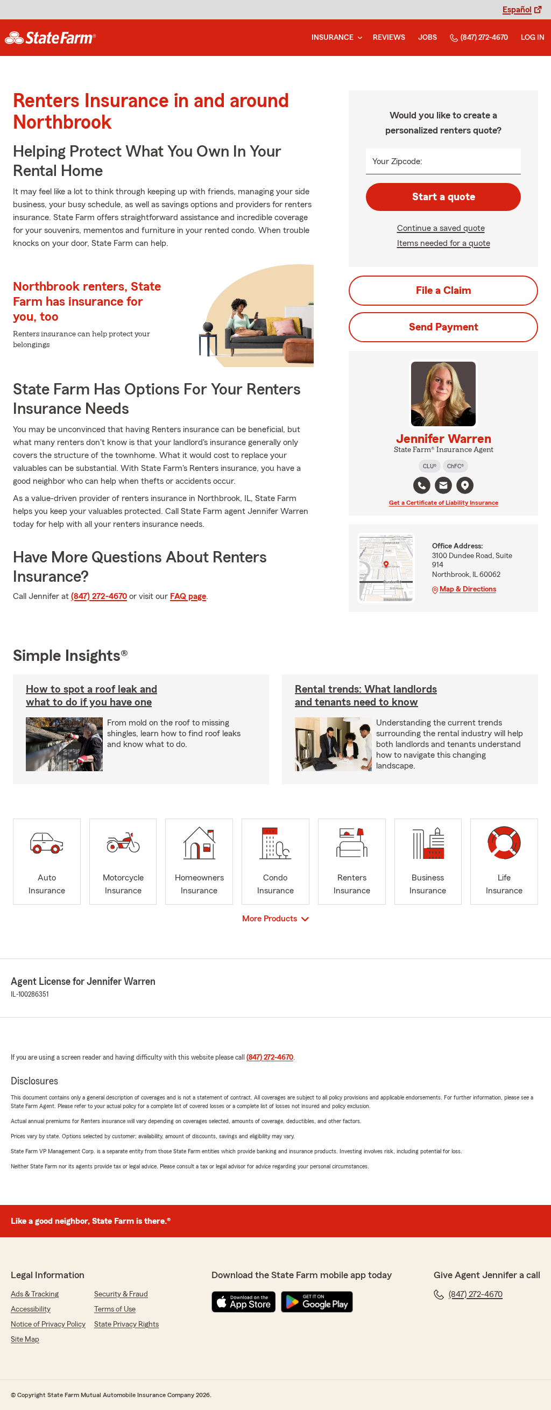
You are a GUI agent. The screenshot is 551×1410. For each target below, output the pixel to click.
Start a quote (443, 197)
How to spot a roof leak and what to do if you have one (91, 696)
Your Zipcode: (397, 161)
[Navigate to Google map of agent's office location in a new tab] (465, 485)
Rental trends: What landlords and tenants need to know (366, 696)
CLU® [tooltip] (429, 466)
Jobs (427, 37)
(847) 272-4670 (484, 37)
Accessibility (31, 1309)
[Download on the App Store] (243, 1302)
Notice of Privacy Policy (48, 1324)
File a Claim (443, 290)
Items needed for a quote (443, 243)
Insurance (333, 37)
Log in (533, 37)
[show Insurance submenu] (358, 38)
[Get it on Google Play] (317, 1302)
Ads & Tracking (35, 1294)
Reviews (389, 37)
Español (517, 9)
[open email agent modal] (443, 487)
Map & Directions (468, 589)
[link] (50, 37)
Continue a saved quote (441, 228)
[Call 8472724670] (421, 485)
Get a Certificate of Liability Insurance (443, 502)
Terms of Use (115, 1309)
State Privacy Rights (126, 1324)
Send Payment (443, 327)
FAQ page (188, 596)
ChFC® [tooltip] (455, 466)
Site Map (25, 1339)
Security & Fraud (121, 1294)
